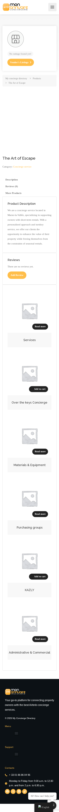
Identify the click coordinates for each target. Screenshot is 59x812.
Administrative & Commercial (29, 652)
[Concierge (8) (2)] (15, 692)
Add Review (16, 275)
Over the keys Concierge (29, 402)
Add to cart (40, 389)
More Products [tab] (13, 193)
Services (29, 340)
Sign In (45, 7)
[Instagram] (13, 791)
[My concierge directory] (15, 7)
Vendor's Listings (19, 62)
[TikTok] (24, 791)
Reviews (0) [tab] (11, 186)
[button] (16, 733)
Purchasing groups (30, 527)
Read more (40, 326)
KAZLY (29, 590)
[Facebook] (7, 791)
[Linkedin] (18, 791)
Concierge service (22, 166)
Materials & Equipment (29, 465)
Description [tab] (11, 179)
